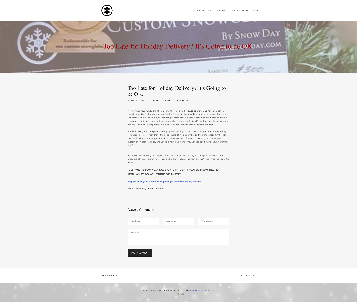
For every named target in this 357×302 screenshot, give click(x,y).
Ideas (167, 101)
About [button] (200, 10)
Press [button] (245, 10)
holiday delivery (193, 181)
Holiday (154, 101)
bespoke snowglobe (138, 181)
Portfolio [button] (222, 10)
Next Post (245, 275)
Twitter (150, 188)
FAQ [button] (210, 10)
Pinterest (159, 188)
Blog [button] (255, 10)
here (130, 145)
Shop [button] (235, 10)
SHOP (144, 290)
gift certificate (177, 181)
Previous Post (109, 275)
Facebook (140, 188)
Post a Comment (140, 253)
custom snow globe (159, 181)
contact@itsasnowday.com (201, 290)
